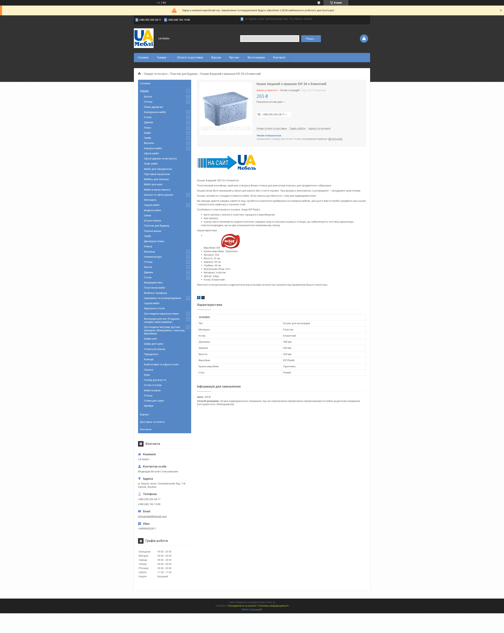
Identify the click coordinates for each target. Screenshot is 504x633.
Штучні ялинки (152, 220)
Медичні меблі (152, 210)
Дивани (148, 122)
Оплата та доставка (190, 57)
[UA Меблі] (144, 38)
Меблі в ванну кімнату (157, 189)
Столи (147, 117)
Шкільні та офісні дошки (158, 194)
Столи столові (153, 385)
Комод (148, 246)
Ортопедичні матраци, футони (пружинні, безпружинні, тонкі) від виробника (164, 330)
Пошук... (311, 38)
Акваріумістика (153, 282)
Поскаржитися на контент (242, 605)
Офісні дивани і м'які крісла (160, 158)
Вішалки (149, 143)
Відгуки (216, 57)
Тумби (147, 137)
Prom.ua (270, 602)
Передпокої (151, 354)
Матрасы (149, 251)
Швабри (148, 405)
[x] (203, 298)
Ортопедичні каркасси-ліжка (161, 313)
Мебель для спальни (156, 179)
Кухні (147, 374)
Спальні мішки (152, 231)
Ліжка (147, 127)
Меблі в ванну (152, 390)
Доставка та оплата (152, 421)
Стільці (148, 101)
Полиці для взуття (155, 380)
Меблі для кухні (153, 184)
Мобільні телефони (155, 293)
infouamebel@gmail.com (152, 516)
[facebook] (198, 298)
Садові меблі (151, 205)
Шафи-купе (150, 338)
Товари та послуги (155, 73)
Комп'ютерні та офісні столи (161, 364)
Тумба (147, 236)
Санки (147, 215)
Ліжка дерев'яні (153, 107)
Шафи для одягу (153, 343)
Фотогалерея (256, 57)
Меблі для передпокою (158, 169)
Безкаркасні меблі (155, 112)
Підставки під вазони (157, 174)
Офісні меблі (151, 153)
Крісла (148, 96)
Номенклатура (153, 256)
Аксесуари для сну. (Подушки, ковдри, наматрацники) (162, 320)
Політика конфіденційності (273, 605)
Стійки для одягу (154, 400)
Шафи (147, 132)
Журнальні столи (154, 308)
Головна (143, 57)
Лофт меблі (151, 163)
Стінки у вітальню (154, 349)
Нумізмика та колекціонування (162, 298)
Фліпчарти (150, 199)
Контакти (279, 57)
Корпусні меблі (153, 148)
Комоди (148, 359)
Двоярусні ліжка (154, 241)
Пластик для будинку (184, 73)
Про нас (234, 57)
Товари (161, 57)
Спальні (148, 369)
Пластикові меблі (154, 287)
